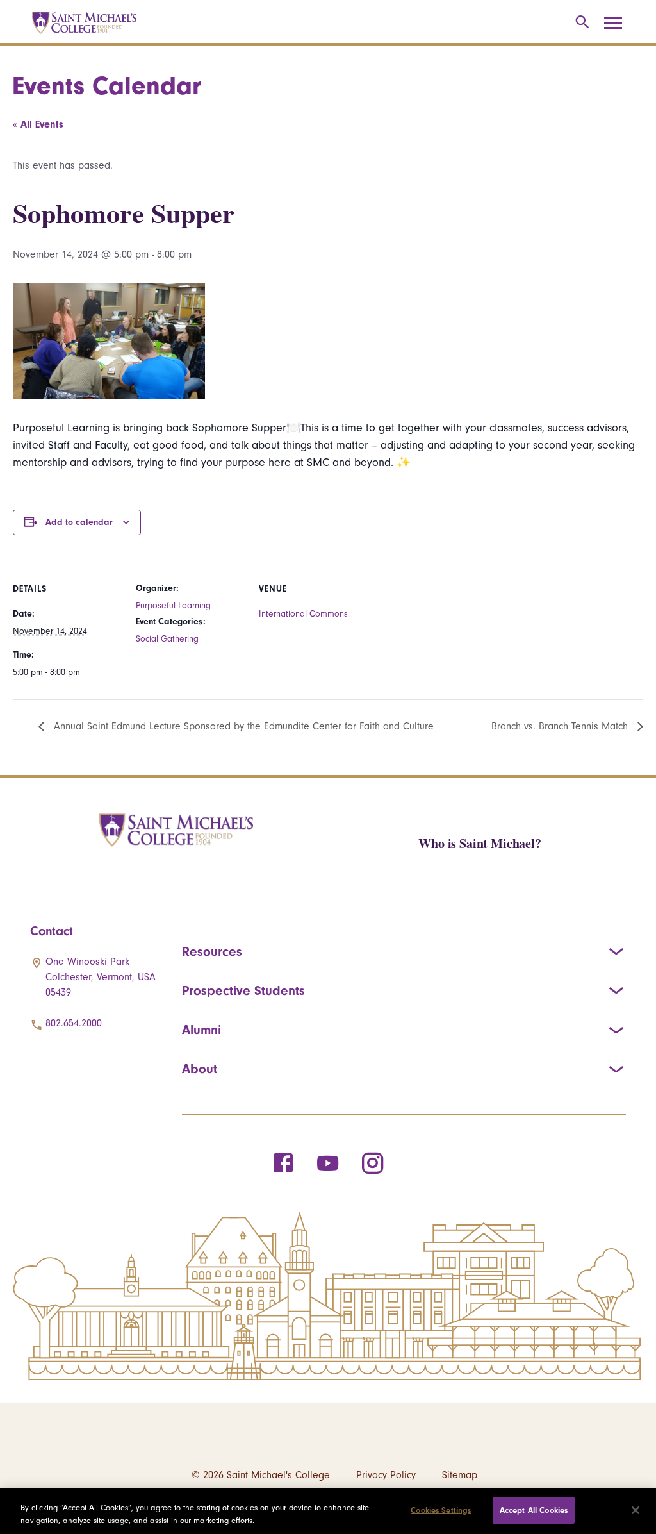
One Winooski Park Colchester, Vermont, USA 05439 (100, 977)
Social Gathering (167, 638)
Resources (212, 951)
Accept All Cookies (534, 1510)
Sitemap (459, 1475)
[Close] (635, 1510)
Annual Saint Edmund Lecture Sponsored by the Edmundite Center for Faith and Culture (242, 726)
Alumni (201, 1029)
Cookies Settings (441, 1510)
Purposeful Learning (173, 605)
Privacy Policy (386, 1475)
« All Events (38, 124)
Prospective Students (243, 990)
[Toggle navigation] (618, 23)
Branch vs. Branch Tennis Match (561, 726)
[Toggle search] (580, 22)
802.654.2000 (73, 1023)
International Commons (303, 613)
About (199, 1068)
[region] (328, 1511)
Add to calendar (79, 522)
